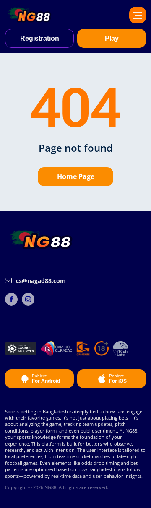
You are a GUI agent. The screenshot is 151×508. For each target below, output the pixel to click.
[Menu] (137, 15)
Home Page (75, 176)
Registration (39, 38)
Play (112, 38)
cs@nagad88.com (41, 281)
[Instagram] (28, 299)
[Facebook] (11, 299)
